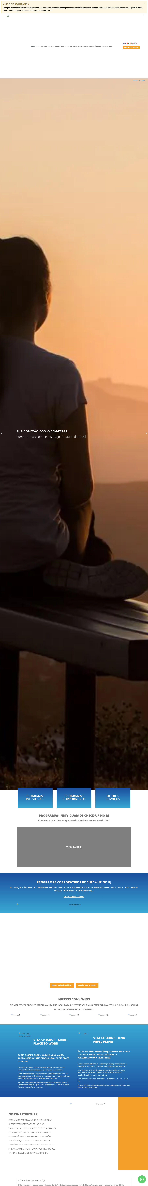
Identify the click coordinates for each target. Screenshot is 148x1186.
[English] (124, 43)
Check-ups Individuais (69, 46)
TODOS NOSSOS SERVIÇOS (74, 897)
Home (33, 46)
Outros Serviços (83, 46)
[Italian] (129, 43)
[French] (126, 43)
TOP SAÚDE (74, 847)
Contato (92, 46)
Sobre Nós (39, 46)
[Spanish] (136, 43)
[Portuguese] (132, 43)
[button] (1, 432)
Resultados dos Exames (104, 46)
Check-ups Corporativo (52, 46)
